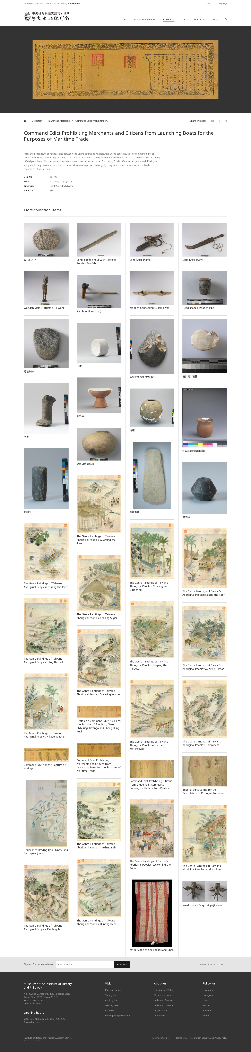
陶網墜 (27, 512)
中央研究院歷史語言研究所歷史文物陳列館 (47, 16)
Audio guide (111, 1000)
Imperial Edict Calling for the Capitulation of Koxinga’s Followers (203, 791)
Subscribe (122, 964)
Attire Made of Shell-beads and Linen (152, 950)
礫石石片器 (30, 259)
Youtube (207, 1010)
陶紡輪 (186, 517)
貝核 (79, 366)
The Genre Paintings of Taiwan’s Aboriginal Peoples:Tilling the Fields (44, 660)
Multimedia (200, 19)
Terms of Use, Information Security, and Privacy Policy (201, 1037)
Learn (184, 19)
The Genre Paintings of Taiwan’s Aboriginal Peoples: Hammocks (201, 743)
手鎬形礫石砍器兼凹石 (142, 377)
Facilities (109, 1010)
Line (205, 1000)
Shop (215, 19)
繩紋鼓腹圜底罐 (85, 463)
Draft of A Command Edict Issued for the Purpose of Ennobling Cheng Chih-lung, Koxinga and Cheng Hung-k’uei (99, 726)
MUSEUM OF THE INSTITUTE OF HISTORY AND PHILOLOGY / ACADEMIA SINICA (52, 4)
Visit (125, 19)
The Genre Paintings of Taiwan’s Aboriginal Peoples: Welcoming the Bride (150, 864)
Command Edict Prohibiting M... (92, 121)
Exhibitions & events (145, 19)
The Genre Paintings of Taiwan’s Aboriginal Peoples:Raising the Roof (203, 592)
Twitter (207, 1005)
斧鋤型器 (134, 512)
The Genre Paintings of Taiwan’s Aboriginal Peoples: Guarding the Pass (96, 539)
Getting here (112, 1005)
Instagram (208, 995)
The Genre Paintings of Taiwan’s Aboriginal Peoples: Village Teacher (44, 734)
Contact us (159, 1015)
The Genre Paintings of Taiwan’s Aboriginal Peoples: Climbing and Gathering (149, 586)
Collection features (164, 1000)
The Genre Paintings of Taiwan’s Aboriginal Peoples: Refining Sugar (97, 616)
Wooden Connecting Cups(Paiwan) (150, 308)
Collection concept (163, 1005)
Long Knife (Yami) (140, 259)
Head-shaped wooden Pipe (198, 308)
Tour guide (110, 995)
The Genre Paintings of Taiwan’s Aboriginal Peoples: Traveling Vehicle (98, 692)
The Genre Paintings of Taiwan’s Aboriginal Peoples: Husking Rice (201, 867)
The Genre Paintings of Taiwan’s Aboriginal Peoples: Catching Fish (96, 845)
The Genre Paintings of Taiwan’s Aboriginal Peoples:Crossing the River (46, 585)
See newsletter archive (212, 965)
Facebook (208, 989)
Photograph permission (117, 1015)
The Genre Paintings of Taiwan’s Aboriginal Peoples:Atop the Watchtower (149, 745)
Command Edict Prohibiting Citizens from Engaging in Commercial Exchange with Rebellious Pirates (151, 784)
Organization (160, 1010)
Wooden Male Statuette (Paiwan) (44, 308)
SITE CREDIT (34, 1041)
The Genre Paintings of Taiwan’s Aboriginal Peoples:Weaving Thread (203, 667)
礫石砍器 (29, 371)
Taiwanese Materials (59, 121)
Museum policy (113, 989)
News (208, 3)
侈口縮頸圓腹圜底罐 (193, 450)
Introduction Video (163, 989)
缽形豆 (80, 416)
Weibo (206, 1015)
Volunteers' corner (160, 1037)
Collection (168, 19)
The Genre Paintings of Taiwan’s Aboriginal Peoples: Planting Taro (43, 927)
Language (222, 3)
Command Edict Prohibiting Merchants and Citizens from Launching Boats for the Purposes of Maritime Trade (99, 765)
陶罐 (132, 430)
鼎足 (26, 436)
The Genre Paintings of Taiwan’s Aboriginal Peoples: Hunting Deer (96, 922)
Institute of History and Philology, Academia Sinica (48, 1038)
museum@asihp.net (33, 1003)
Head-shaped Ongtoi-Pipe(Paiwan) (202, 905)
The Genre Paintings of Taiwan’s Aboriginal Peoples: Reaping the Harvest (149, 665)
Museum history (162, 995)
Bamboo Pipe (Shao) (89, 311)
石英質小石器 (189, 376)
